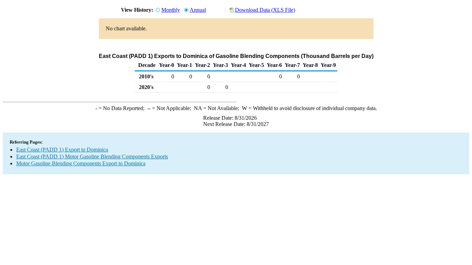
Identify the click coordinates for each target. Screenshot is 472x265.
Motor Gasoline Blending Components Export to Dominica (80, 163)
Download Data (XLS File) (265, 10)
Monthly (170, 10)
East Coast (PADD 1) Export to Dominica (62, 150)
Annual (198, 10)
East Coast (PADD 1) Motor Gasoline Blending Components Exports (92, 156)
